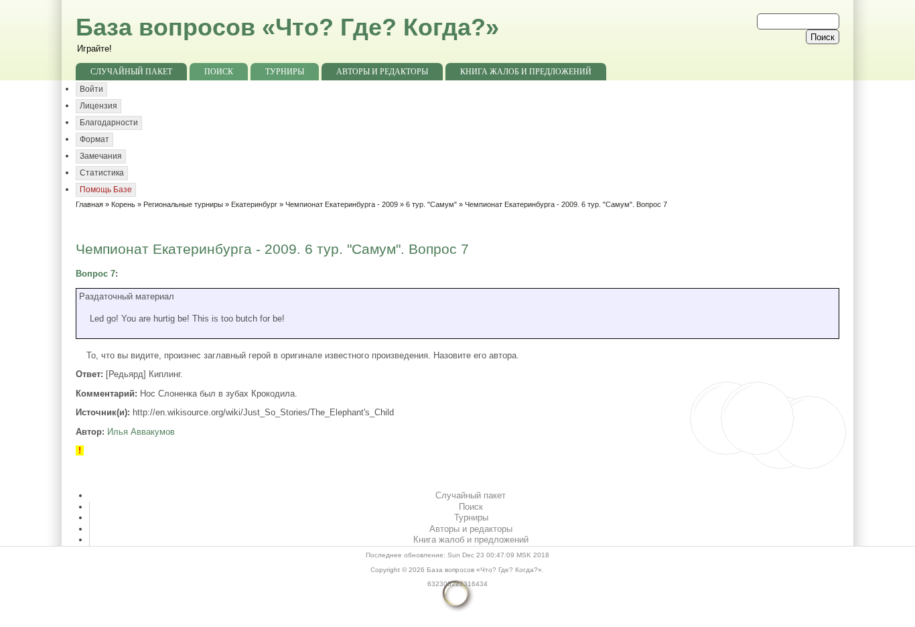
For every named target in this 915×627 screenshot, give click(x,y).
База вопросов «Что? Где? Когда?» (287, 27)
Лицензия (98, 106)
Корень (123, 204)
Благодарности (109, 122)
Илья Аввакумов (141, 432)
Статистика (102, 173)
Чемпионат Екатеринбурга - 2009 (341, 204)
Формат (94, 139)
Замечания (101, 156)
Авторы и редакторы (382, 71)
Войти (91, 89)
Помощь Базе (106, 189)
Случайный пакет (131, 71)
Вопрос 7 (95, 274)
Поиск (218, 71)
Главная (89, 204)
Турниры (284, 71)
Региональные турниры (183, 204)
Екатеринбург (254, 204)
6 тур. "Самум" (431, 204)
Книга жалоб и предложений (525, 71)
